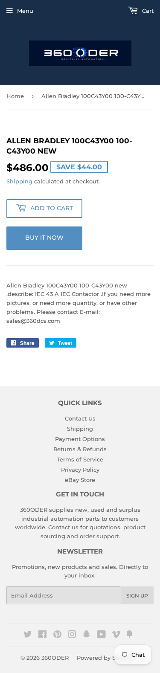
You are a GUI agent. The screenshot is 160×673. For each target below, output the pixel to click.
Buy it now (44, 237)
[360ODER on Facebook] (42, 635)
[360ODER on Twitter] (27, 635)
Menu (25, 10)
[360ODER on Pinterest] (57, 635)
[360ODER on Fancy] (129, 635)
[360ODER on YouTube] (101, 635)
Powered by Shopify (105, 657)
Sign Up (137, 595)
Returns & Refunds (80, 449)
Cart (147, 10)
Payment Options (80, 438)
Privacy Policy (80, 469)
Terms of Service (80, 459)
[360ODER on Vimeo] (116, 635)
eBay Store (80, 479)
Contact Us (80, 418)
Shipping (19, 181)
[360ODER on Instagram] (72, 635)
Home (15, 96)
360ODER (55, 657)
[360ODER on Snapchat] (86, 635)
